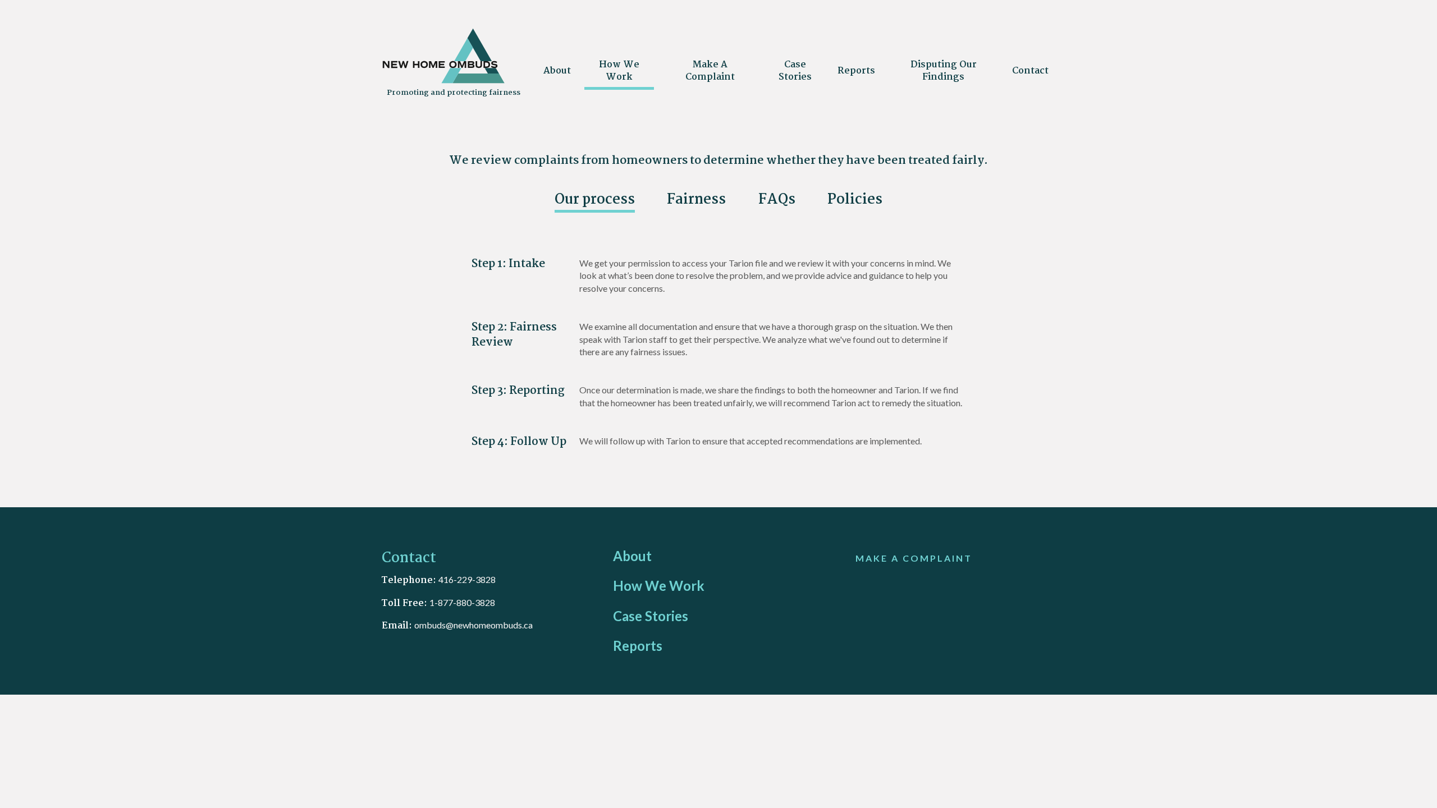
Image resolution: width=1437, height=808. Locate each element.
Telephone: (410, 580)
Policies (854, 201)
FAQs (776, 201)
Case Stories (795, 71)
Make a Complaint (710, 71)
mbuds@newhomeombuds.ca (476, 624)
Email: (398, 625)
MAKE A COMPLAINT (913, 558)
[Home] (443, 81)
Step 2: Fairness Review (514, 335)
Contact (1030, 71)
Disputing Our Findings (943, 71)
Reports (856, 71)
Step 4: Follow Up (519, 442)
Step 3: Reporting (518, 391)
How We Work (619, 71)
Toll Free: (405, 603)
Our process (595, 201)
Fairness (696, 201)
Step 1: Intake (508, 264)
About (557, 71)
